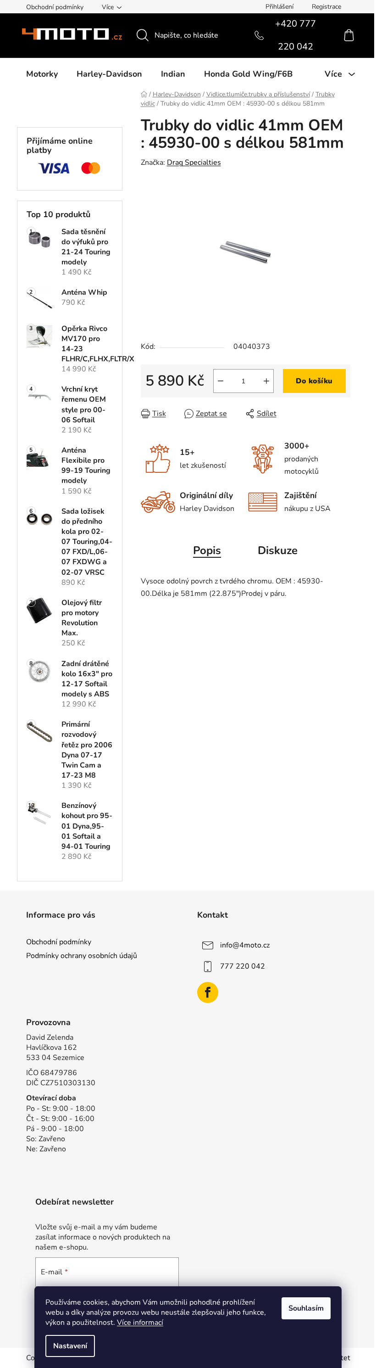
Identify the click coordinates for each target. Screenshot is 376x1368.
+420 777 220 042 (295, 35)
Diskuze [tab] (278, 550)
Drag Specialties (194, 162)
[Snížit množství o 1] (220, 381)
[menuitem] (42, 74)
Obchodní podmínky (54, 7)
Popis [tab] (207, 550)
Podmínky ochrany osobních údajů (81, 956)
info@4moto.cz (245, 945)
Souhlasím (306, 1308)
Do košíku (314, 381)
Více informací (140, 1323)
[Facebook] (207, 992)
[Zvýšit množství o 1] (266, 381)
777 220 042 (242, 966)
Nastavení (70, 1346)
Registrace (326, 6)
